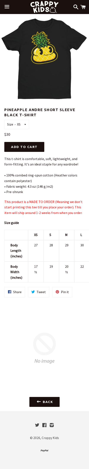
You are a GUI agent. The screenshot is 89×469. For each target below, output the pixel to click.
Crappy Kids (50, 438)
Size (10, 124)
